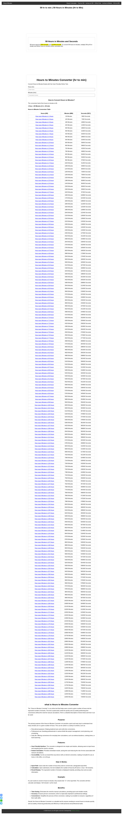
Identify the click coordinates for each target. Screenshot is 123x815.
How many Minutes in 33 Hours (44, 209)
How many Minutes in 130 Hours (44, 492)
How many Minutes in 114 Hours (44, 446)
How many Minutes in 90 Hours (44, 376)
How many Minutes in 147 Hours (44, 542)
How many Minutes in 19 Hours (44, 169)
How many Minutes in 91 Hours (44, 379)
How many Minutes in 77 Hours (44, 338)
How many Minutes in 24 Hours (44, 183)
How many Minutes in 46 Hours (44, 247)
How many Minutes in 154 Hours (44, 562)
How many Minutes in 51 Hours (44, 262)
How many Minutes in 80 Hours (44, 346)
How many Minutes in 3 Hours (44, 122)
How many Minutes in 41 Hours (44, 233)
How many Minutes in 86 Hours (44, 364)
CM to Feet (98, 3)
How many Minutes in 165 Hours (44, 594)
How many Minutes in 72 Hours (44, 323)
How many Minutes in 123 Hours (44, 472)
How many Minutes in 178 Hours (44, 632)
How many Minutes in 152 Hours (44, 557)
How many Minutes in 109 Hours (44, 431)
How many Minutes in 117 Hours (44, 454)
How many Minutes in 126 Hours (44, 481)
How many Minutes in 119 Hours (44, 460)
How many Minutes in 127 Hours (44, 484)
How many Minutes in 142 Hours (44, 527)
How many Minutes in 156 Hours (44, 568)
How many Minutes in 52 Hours (44, 265)
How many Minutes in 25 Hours (44, 186)
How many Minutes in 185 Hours (44, 653)
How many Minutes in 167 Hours (44, 600)
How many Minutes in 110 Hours (44, 434)
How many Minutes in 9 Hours (44, 139)
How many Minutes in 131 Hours (44, 495)
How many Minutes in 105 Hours (44, 419)
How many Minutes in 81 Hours (44, 349)
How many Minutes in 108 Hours (44, 428)
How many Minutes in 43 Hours (44, 239)
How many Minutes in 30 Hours (44, 201)
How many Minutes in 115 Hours (44, 449)
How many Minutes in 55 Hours (44, 274)
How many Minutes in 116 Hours (44, 452)
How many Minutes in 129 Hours (44, 489)
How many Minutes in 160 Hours (44, 580)
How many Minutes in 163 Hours (44, 589)
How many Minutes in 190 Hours (44, 667)
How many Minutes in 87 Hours (44, 367)
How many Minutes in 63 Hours (44, 297)
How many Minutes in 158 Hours (44, 574)
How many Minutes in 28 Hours (44, 195)
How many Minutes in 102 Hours (44, 411)
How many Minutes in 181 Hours (44, 641)
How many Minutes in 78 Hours (44, 341)
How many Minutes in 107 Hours (44, 425)
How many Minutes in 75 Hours (44, 332)
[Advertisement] (52, 22)
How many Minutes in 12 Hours (44, 148)
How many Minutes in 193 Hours (44, 676)
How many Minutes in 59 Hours (44, 285)
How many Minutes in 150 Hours (44, 551)
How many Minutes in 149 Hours (44, 548)
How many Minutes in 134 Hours (44, 504)
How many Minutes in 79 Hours (44, 344)
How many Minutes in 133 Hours (44, 501)
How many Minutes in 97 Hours (44, 396)
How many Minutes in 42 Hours (44, 236)
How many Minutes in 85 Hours (44, 361)
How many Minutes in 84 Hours (44, 358)
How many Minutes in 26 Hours (44, 189)
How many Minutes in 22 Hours (44, 177)
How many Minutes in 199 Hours (44, 694)
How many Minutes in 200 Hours (44, 697)
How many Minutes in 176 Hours (44, 627)
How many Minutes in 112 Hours (44, 440)
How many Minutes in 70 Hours (44, 317)
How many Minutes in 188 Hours (44, 662)
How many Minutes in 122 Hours (44, 469)
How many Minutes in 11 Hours (44, 145)
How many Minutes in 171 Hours (44, 612)
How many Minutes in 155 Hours (44, 565)
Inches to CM (89, 3)
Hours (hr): (31, 87)
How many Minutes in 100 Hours (44, 405)
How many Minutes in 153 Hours (44, 559)
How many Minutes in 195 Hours (44, 682)
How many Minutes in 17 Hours (44, 163)
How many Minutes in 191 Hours (44, 670)
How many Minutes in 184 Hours (44, 650)
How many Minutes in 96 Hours (44, 393)
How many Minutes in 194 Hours (44, 679)
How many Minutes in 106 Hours (44, 422)
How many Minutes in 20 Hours (44, 171)
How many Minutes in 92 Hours (44, 381)
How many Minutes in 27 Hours (44, 192)
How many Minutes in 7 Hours (44, 134)
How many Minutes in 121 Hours (44, 466)
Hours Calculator (72, 3)
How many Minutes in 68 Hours (44, 311)
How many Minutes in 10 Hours (44, 142)
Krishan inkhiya (75, 810)
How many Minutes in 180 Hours (44, 638)
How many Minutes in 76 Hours (44, 335)
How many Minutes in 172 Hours (44, 615)
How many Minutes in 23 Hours (44, 180)
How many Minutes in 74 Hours (44, 329)
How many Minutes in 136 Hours (44, 510)
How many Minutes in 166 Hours (44, 597)
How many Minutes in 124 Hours (44, 475)
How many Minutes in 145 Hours (44, 536)
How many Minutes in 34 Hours (44, 212)
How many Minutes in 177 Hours (44, 629)
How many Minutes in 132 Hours (44, 498)
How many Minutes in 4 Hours (44, 125)
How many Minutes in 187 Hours (44, 659)
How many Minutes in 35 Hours (44, 215)
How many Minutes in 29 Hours (44, 198)
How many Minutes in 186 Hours (44, 656)
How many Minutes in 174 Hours (44, 621)
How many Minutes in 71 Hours (44, 320)
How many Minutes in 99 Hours (44, 402)
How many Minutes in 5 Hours (44, 128)
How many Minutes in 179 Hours (44, 635)
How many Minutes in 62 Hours (44, 294)
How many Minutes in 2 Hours (44, 119)
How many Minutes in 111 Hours (44, 437)
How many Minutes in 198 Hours (44, 691)
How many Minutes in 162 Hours (44, 586)
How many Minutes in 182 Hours (44, 644)
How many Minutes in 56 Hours (44, 276)
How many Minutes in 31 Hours (44, 204)
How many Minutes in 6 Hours (44, 131)
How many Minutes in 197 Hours (44, 688)
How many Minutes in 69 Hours (44, 314)
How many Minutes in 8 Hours (44, 136)
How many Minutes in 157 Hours (44, 571)
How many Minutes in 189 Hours (44, 664)
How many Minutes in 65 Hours (44, 303)
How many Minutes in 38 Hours (44, 224)
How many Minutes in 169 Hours (44, 606)
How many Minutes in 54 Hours (44, 271)
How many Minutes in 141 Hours (44, 524)
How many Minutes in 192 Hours (44, 673)
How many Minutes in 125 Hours (44, 478)
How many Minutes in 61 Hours (44, 291)
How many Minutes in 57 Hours (44, 279)
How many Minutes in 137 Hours (44, 513)
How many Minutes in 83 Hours (44, 355)
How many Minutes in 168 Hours (44, 603)
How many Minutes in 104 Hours (44, 417)
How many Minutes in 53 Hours (44, 268)
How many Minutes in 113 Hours (44, 443)
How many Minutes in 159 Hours (44, 577)
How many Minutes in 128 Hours (44, 487)
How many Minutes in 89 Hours (44, 373)
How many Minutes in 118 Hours (44, 457)
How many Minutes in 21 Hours (44, 174)
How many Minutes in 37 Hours (44, 221)
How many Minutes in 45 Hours (44, 244)
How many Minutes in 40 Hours (44, 230)
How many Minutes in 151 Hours (44, 554)
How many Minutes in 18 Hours (44, 166)
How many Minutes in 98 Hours (44, 399)
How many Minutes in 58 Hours (44, 282)
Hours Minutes (7, 3)
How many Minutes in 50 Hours (44, 259)
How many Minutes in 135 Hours (44, 507)
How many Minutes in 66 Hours (44, 306)
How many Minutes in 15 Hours (44, 157)
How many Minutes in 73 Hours (44, 326)
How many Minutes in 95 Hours (44, 390)
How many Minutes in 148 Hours (44, 545)
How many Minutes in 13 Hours (44, 151)
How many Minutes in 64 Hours (44, 300)
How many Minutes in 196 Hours (44, 685)
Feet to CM (81, 3)
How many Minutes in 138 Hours (44, 516)
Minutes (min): (32, 92)
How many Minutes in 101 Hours (44, 408)
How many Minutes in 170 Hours (44, 609)
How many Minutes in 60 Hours (44, 288)
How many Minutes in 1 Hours (44, 116)
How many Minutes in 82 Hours (44, 352)
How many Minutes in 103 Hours (44, 414)
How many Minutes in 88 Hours (44, 370)
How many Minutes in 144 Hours (44, 533)
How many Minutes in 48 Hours (44, 253)
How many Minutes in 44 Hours (44, 241)
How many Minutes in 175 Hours (44, 624)
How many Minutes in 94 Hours (44, 387)
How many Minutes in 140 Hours (44, 522)
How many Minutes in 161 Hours (44, 583)
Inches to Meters (107, 3)
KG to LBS (116, 3)
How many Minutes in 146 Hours (44, 539)
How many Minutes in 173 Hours (44, 618)
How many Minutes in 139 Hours (44, 519)
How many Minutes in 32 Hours (44, 206)
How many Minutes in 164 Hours (44, 592)
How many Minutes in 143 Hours (44, 530)
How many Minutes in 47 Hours (44, 250)
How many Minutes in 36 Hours (44, 218)
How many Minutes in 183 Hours (44, 647)
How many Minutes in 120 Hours (44, 463)
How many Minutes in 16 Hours (44, 160)
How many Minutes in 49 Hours (44, 256)
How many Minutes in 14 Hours (44, 154)
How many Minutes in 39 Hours (44, 227)
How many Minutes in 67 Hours (44, 309)
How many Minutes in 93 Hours (44, 384)
